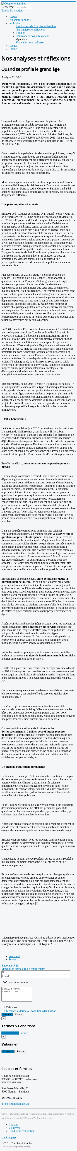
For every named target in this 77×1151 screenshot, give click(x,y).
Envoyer (7, 1014)
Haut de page (8, 1137)
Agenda (13, 45)
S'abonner (7, 965)
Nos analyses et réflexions (30, 29)
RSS (16, 965)
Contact (13, 48)
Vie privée (14, 1127)
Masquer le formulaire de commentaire (23, 968)
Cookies (13, 1124)
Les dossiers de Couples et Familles (36, 26)
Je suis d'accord (10, 1033)
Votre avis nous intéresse (30, 42)
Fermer (24, 1033)
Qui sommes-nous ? (20, 19)
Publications (15, 23)
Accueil (13, 16)
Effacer (19, 1014)
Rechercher (7, 6)
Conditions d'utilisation (22, 1131)
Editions (20, 32)
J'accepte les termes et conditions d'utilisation (31, 1010)
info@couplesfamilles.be (15, 1103)
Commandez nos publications (32, 36)
